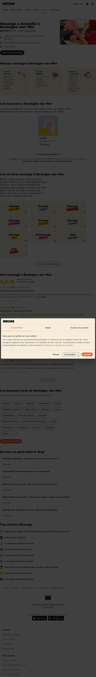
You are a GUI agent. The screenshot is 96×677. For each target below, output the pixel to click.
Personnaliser (70, 354)
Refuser (56, 354)
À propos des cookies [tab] (79, 328)
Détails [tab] (48, 328)
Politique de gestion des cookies (59, 345)
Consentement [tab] (17, 328)
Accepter (87, 354)
